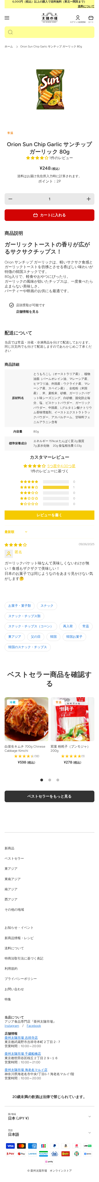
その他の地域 (14, 910)
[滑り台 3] (57, 780)
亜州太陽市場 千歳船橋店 (23, 1054)
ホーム (9, 46)
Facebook (34, 1026)
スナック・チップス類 (24, 616)
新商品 (9, 848)
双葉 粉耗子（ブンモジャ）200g (70, 749)
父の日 (36, 637)
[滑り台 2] (49, 780)
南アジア (11, 889)
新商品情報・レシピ (19, 938)
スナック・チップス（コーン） (30, 626)
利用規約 (11, 969)
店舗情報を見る (27, 312)
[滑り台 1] (41, 780)
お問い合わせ (14, 989)
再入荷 (68, 626)
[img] (16, 545)
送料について (86, 6)
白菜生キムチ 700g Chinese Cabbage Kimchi (25, 749)
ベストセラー (14, 858)
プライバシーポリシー (21, 979)
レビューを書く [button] (49, 515)
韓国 (53, 637)
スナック (47, 606)
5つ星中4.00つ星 (61, 466)
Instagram (12, 1026)
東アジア (14, 637)
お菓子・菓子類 (19, 606)
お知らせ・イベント (19, 928)
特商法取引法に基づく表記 (24, 958)
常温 (85, 626)
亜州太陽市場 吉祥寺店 (21, 1038)
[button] (90, 17)
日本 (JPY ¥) (18, 1118)
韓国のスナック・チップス (27, 647)
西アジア (11, 899)
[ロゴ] (49, 17)
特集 (8, 999)
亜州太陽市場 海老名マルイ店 (26, 1070)
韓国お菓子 (74, 637)
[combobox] (49, 32)
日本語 (13, 1134)
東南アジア (13, 879)
